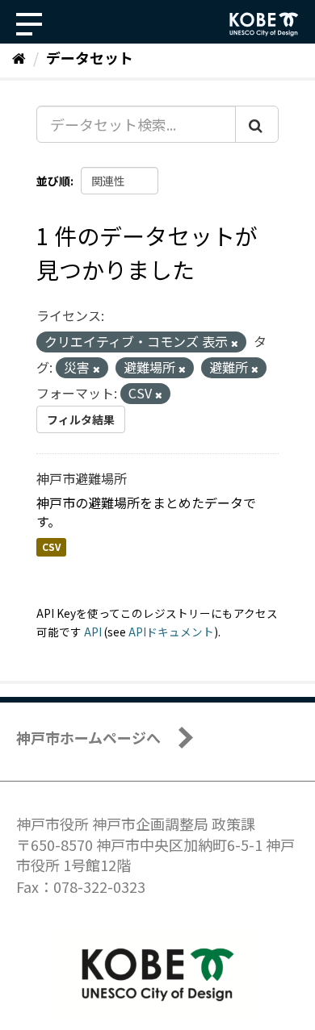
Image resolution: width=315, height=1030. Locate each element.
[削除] (234, 342)
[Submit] (257, 124)
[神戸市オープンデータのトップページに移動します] (264, 24)
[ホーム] (19, 57)
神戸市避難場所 (81, 478)
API (93, 631)
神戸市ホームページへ (88, 737)
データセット (89, 57)
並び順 (53, 181)
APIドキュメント (171, 631)
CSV (51, 547)
